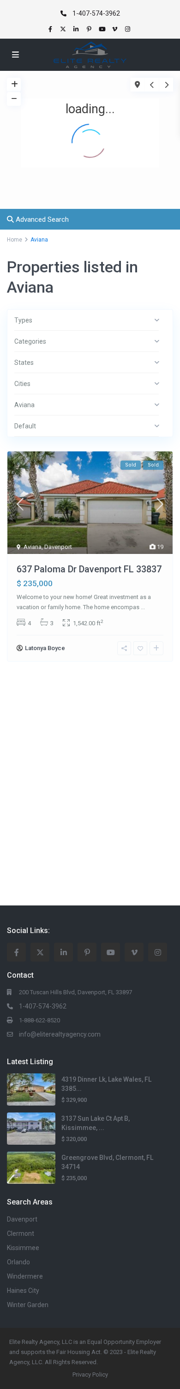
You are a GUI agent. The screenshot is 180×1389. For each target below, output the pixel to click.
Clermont (20, 1233)
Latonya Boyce (45, 648)
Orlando (18, 1262)
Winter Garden (27, 1304)
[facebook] (51, 29)
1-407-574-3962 (96, 13)
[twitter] (64, 29)
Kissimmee (23, 1247)
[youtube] (102, 29)
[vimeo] (115, 29)
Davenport (58, 546)
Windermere (25, 1276)
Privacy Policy (90, 1374)
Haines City (23, 1290)
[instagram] (128, 29)
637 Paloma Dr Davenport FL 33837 (89, 569)
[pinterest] (90, 29)
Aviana (33, 546)
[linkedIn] (77, 29)
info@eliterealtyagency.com (60, 1034)
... (143, 607)
